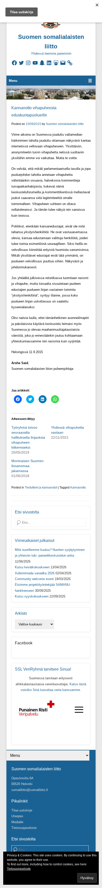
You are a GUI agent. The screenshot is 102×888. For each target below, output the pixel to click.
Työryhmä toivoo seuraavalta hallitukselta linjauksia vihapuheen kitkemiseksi (28, 437)
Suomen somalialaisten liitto (65, 124)
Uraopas (17, 816)
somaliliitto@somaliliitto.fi (29, 790)
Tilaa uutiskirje (21, 810)
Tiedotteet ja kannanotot (41, 487)
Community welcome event (34, 579)
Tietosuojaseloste (24, 828)
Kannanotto (78, 487)
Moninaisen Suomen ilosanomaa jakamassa (27, 466)
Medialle (17, 822)
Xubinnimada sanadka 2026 (34, 573)
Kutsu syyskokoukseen (32, 596)
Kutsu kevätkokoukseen (32, 567)
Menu (13, 81)
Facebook (23, 643)
